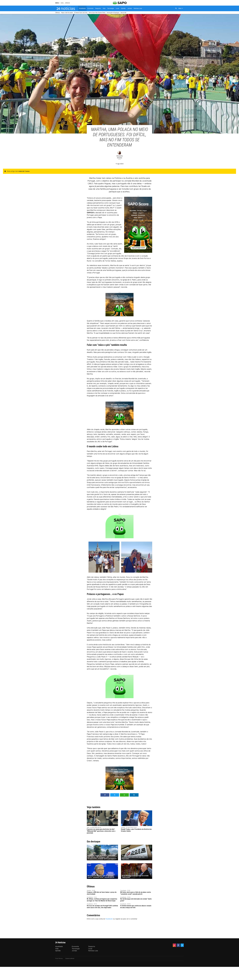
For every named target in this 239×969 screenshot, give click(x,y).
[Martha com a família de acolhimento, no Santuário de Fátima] (104, 557)
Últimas (91, 886)
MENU (57, 3)
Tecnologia (123, 890)
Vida (88, 827)
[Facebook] (178, 945)
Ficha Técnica (59, 958)
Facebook (109, 919)
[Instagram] (174, 945)
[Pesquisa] (176, 8)
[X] (182, 945)
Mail (62, 3)
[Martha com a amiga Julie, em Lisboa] (136, 557)
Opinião (123, 827)
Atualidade (90, 897)
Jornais (67, 3)
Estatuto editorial (69, 958)
